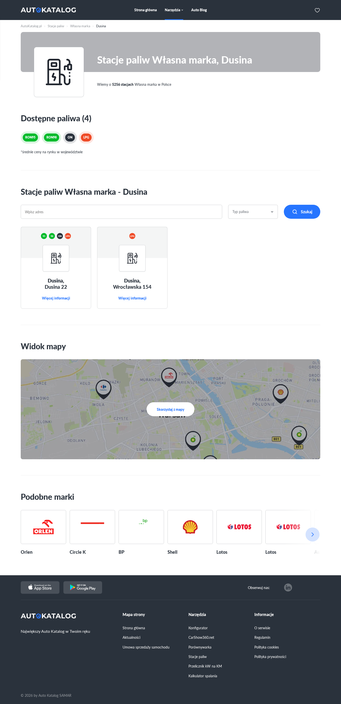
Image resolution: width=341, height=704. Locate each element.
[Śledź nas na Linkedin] (288, 588)
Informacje (264, 614)
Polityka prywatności (270, 656)
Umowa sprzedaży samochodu (146, 647)
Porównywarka (199, 647)
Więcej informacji (56, 298)
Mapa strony (134, 614)
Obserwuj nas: (259, 587)
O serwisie (262, 627)
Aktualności (131, 637)
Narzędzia (197, 614)
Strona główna (134, 627)
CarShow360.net (201, 637)
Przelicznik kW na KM (205, 666)
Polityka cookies (266, 647)
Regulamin (262, 637)
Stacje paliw (197, 656)
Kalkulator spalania (202, 675)
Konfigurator (198, 627)
